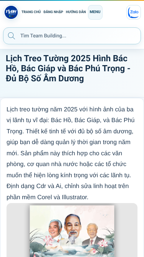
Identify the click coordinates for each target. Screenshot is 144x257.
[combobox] (72, 35)
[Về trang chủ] (11, 12)
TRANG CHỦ (31, 12)
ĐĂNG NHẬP (53, 12)
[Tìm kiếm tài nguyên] (11, 35)
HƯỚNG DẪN (76, 12)
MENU (95, 12)
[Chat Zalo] (133, 12)
